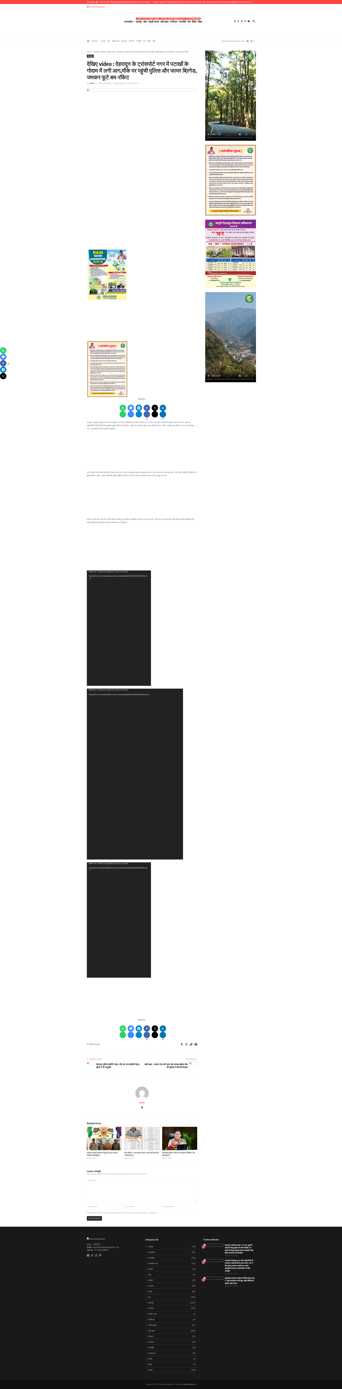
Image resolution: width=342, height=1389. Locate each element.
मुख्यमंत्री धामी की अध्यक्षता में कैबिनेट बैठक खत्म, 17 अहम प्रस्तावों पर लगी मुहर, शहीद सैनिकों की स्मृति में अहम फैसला (240, 1280)
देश (189, 21)
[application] (119, 628)
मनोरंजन (174, 21)
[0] (3, 363)
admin (92, 83)
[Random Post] (247, 41)
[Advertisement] (167, 192)
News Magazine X (190, 1384)
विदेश (194, 21)
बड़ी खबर (164, 21)
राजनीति (182, 21)
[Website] (142, 1108)
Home (89, 52)
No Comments (105, 83)
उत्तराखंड (128, 21)
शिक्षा (200, 21)
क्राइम (139, 21)
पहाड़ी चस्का (153, 21)
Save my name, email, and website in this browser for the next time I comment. (123, 1213)
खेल (145, 21)
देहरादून (103, 52)
